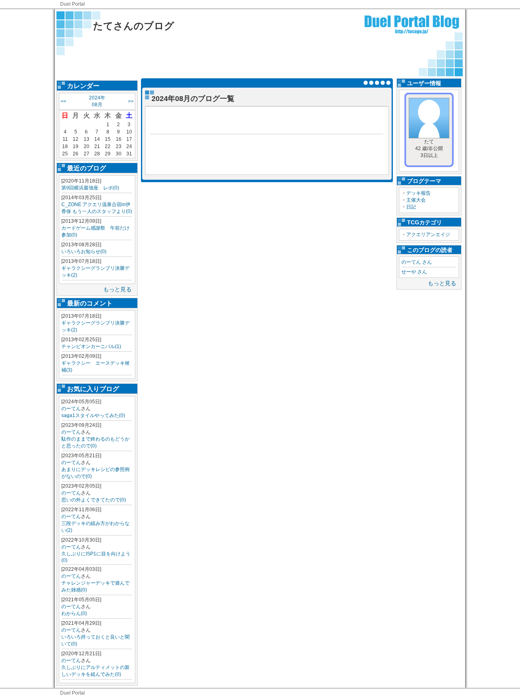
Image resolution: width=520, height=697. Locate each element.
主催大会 (416, 200)
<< (63, 101)
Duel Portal (72, 4)
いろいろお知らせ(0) (83, 251)
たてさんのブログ (133, 25)
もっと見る (117, 289)
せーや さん (414, 272)
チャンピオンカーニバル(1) (91, 346)
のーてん (71, 408)
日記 (411, 207)
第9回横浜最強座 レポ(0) (90, 188)
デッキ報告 (418, 193)
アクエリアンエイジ (428, 234)
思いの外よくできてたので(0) (93, 500)
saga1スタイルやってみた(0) (93, 415)
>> (131, 101)
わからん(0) (74, 613)
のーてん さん (416, 262)
